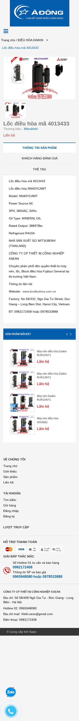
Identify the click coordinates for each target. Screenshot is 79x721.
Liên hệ (8, 482)
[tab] (39, 148)
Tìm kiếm (9, 500)
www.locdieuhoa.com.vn (39, 291)
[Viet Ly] (39, 13)
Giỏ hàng (9, 505)
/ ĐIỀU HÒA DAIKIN (29, 40)
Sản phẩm (10, 477)
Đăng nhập (11, 511)
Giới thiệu (10, 471)
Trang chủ (10, 466)
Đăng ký (9, 516)
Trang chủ (8, 40)
